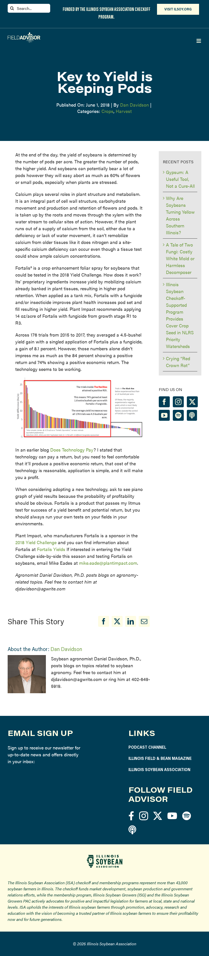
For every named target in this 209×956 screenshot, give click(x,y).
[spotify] (186, 815)
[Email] (144, 621)
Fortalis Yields (51, 549)
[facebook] (131, 815)
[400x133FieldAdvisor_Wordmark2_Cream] (24, 34)
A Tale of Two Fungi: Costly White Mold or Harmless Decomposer (180, 258)
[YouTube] (164, 415)
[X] (117, 621)
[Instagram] (178, 401)
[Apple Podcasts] (192, 415)
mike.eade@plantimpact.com (108, 563)
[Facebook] (103, 621)
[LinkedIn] (130, 621)
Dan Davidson (134, 105)
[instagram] (143, 815)
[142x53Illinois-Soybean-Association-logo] (104, 856)
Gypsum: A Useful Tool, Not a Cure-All (180, 179)
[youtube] (172, 815)
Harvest (124, 111)
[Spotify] (178, 415)
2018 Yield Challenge (36, 542)
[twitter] (157, 815)
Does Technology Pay (72, 449)
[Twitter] (192, 401)
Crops (107, 111)
